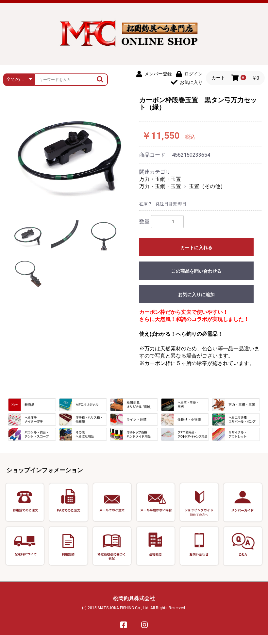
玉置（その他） (207, 186)
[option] (70, 153)
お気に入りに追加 (196, 294)
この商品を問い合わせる (196, 271)
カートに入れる (196, 247)
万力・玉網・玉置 (160, 179)
